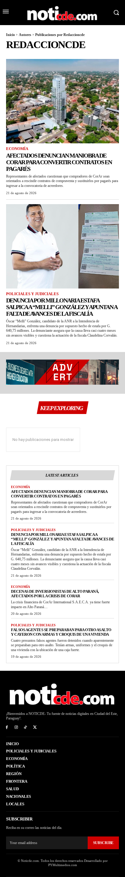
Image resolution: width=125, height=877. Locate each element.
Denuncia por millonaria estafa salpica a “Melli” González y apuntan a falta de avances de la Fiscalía (61, 307)
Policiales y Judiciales (32, 294)
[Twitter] (35, 727)
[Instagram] (16, 727)
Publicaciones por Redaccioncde (60, 35)
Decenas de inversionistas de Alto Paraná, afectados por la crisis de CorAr (55, 593)
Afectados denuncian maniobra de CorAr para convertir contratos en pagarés (59, 162)
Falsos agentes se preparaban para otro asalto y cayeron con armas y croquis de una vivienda (61, 632)
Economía (17, 148)
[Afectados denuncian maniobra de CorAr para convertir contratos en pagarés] (62, 101)
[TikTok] (25, 727)
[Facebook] (7, 727)
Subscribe (103, 843)
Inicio (10, 35)
